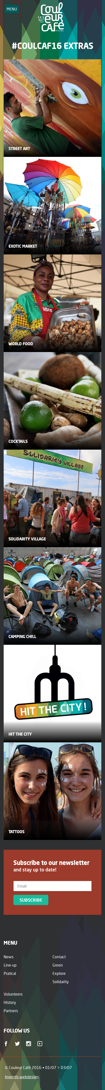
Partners (11, 1010)
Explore (59, 973)
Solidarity (60, 981)
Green (57, 965)
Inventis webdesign (22, 1076)
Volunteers (13, 994)
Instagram (29, 1045)
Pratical (10, 973)
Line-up (10, 965)
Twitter (18, 1045)
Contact (59, 956)
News (8, 956)
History (10, 1002)
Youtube (40, 1045)
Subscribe (31, 900)
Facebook (7, 1045)
